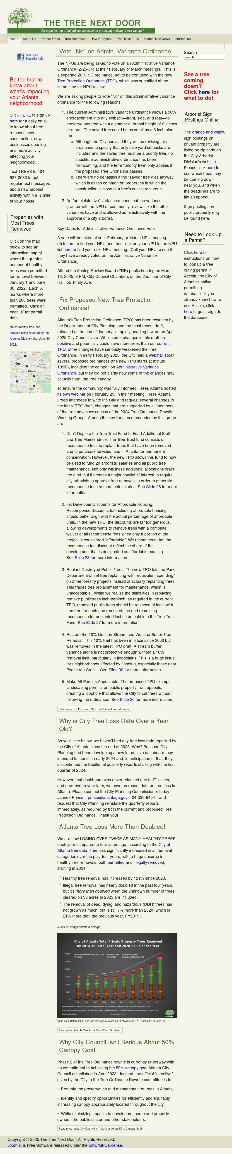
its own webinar (71, 394)
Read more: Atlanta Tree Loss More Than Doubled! (90, 1030)
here (14, 121)
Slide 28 (82, 557)
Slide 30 (116, 669)
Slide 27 (93, 622)
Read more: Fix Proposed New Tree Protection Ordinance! (94, 709)
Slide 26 (153, 486)
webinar (156, 355)
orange (198, 132)
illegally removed (149, 862)
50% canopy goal (131, 1067)
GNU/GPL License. (106, 1145)
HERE (25, 115)
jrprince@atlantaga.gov (106, 797)
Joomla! (14, 1145)
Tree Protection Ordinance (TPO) (87, 81)
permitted (116, 862)
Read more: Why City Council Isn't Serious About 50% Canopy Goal (100, 1128)
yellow (219, 132)
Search (190, 52)
